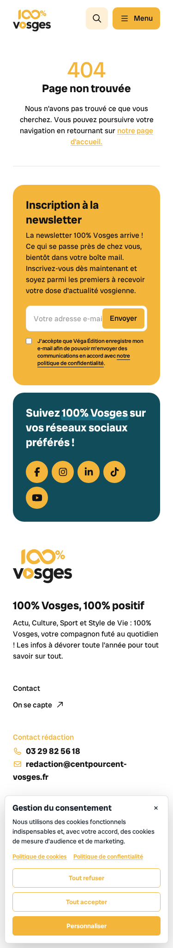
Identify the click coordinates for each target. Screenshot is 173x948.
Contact (26, 688)
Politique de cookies (39, 856)
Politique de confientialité (108, 856)
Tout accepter (86, 902)
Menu (143, 18)
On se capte (33, 705)
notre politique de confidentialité (83, 359)
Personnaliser (86, 926)
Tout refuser (86, 878)
